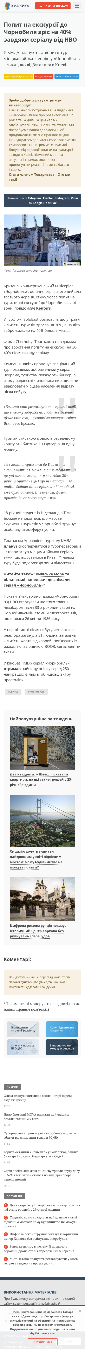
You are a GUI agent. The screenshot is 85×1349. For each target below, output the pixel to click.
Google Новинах (45, 203)
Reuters (43, 308)
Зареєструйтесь (21, 982)
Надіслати (53, 12)
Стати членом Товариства (31, 174)
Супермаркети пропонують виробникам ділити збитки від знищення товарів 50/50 (40, 1135)
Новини (48, 76)
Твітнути (34, 12)
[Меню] (77, 5)
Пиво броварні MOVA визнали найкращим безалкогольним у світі (36, 1116)
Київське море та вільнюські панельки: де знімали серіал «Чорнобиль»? (37, 579)
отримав (12, 668)
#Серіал (13, 691)
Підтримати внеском (53, 5)
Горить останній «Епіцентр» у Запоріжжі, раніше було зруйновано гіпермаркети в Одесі (41, 1154)
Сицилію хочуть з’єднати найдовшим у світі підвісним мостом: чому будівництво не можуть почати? (40, 1221)
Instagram (62, 198)
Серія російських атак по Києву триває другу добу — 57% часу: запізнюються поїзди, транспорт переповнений (42, 1175)
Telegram (34, 198)
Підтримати (74, 12)
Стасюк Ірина (71, 76)
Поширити (14, 12)
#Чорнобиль (36, 691)
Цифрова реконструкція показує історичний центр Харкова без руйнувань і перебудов (38, 930)
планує (10, 546)
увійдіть (45, 982)
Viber (74, 198)
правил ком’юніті (32, 1009)
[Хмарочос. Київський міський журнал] (17, 5)
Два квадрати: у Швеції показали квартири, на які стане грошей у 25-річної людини (41, 779)
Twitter (48, 198)
